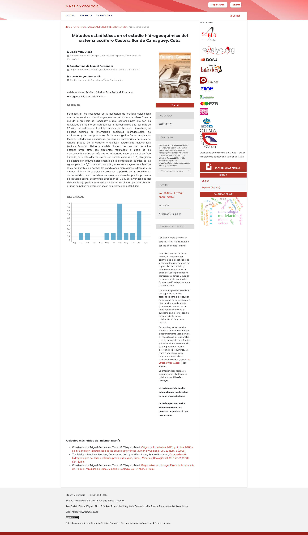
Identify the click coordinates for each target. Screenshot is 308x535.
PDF (176, 105)
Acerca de (104, 15)
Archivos (86, 15)
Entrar (236, 4)
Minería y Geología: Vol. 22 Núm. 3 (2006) (161, 450)
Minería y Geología (82, 6)
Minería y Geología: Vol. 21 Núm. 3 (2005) (131, 468)
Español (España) (211, 187)
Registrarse (217, 4)
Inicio (69, 27)
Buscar (236, 15)
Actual (70, 15)
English (205, 180)
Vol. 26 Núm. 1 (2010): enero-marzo (107, 27)
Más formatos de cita (172, 171)
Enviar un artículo (227, 168)
